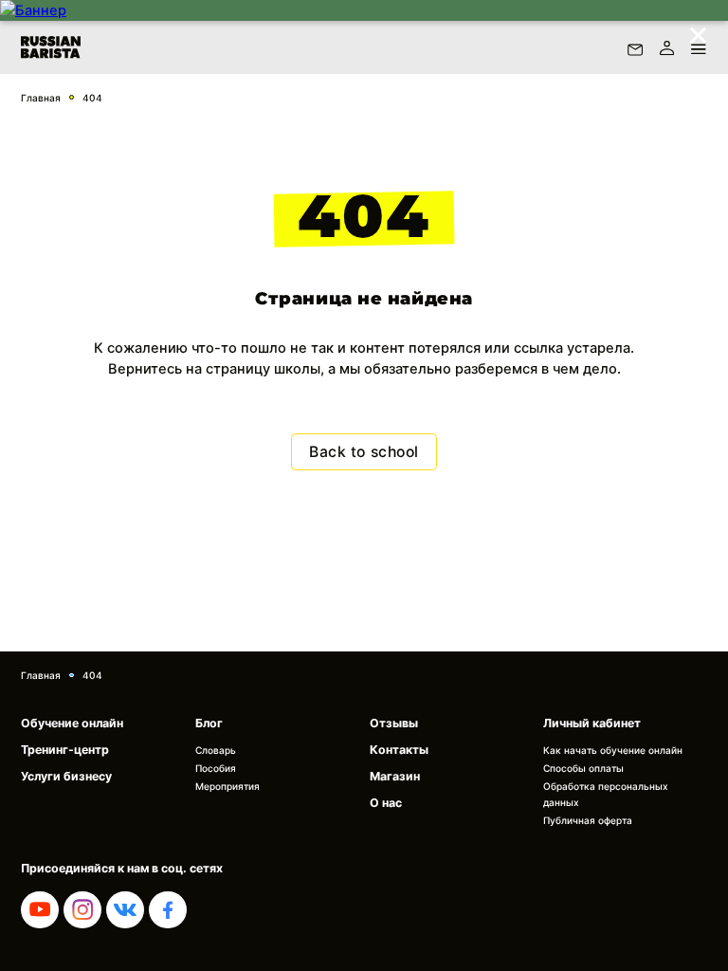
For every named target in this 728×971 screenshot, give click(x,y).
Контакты (399, 749)
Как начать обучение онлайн (612, 750)
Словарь (215, 750)
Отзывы (394, 723)
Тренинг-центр (65, 749)
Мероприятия (227, 786)
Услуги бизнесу (66, 776)
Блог (209, 723)
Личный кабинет (592, 723)
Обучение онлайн (72, 723)
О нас (386, 803)
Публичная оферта (587, 820)
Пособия (215, 768)
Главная (41, 97)
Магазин (395, 776)
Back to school (364, 452)
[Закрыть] (698, 30)
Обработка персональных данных (605, 794)
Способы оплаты (583, 768)
